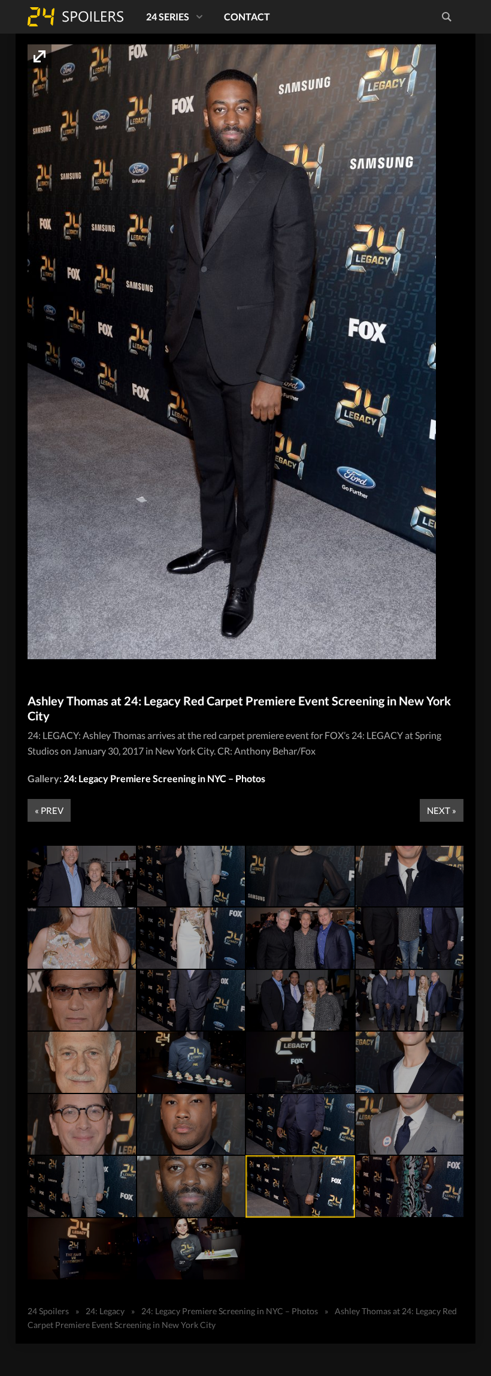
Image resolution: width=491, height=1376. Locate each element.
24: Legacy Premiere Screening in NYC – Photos (164, 778)
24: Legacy (105, 1311)
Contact (247, 16)
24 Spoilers (75, 17)
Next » (441, 810)
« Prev (49, 810)
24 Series (167, 16)
